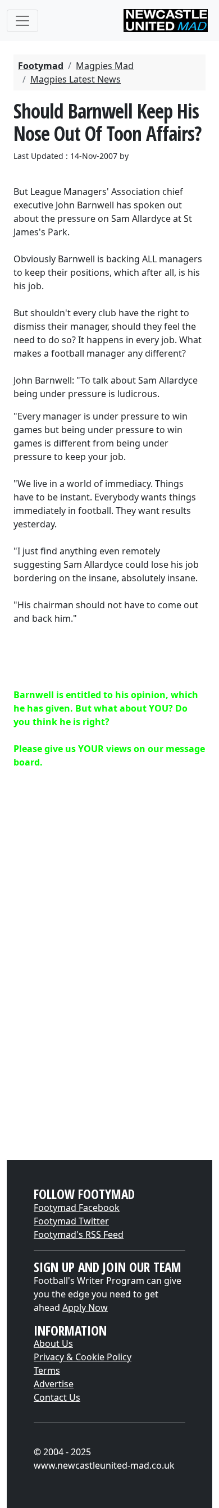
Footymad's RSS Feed (79, 1234)
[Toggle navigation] (22, 21)
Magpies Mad (105, 66)
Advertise (54, 1384)
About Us (53, 1343)
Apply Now (85, 1307)
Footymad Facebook (77, 1207)
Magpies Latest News (75, 79)
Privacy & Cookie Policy (82, 1357)
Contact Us (57, 1397)
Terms (47, 1370)
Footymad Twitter (71, 1221)
